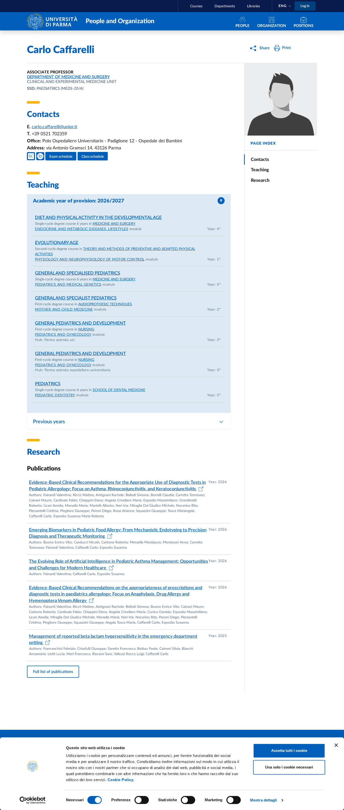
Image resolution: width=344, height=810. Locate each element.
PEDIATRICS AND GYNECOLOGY (63, 334)
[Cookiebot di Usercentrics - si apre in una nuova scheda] (33, 800)
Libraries (253, 6)
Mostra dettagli (263, 800)
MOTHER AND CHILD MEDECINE (64, 309)
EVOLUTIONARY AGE (56, 243)
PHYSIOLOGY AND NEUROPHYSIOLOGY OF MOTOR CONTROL (90, 259)
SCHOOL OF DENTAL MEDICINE (119, 390)
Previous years (49, 421)
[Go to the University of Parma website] (53, 21)
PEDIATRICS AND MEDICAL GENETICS (68, 284)
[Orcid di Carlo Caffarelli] (40, 156)
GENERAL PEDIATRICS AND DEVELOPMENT (80, 323)
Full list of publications (53, 672)
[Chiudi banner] (336, 745)
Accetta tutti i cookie (289, 750)
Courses (196, 6)
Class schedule (93, 156)
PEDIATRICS (47, 384)
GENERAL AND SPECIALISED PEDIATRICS (77, 273)
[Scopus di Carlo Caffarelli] (31, 156)
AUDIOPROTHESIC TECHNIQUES (105, 304)
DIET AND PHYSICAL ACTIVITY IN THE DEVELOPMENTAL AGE (98, 218)
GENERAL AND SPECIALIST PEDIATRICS (76, 298)
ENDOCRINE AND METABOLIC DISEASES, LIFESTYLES (81, 229)
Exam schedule (60, 156)
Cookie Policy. (121, 780)
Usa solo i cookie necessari (289, 767)
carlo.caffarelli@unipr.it (54, 127)
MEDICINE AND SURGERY (114, 224)
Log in (304, 6)
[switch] (141, 800)
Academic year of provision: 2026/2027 (78, 200)
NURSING (86, 329)
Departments (225, 6)
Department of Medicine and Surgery (68, 77)
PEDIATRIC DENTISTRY (55, 395)
